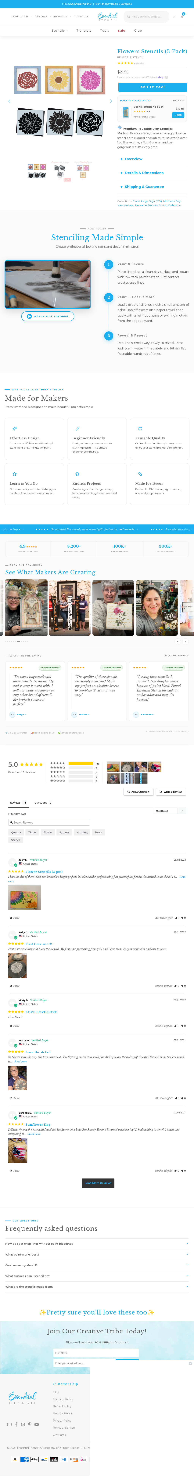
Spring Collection (170, 205)
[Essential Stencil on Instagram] (23, 1424)
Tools (104, 30)
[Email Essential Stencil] (10, 1424)
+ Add (178, 115)
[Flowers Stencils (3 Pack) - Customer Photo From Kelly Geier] (127, 767)
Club (138, 30)
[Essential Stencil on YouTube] (36, 1424)
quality (16, 832)
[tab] (5, 641)
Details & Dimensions (144, 173)
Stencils (58, 30)
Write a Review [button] (173, 791)
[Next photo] (185, 641)
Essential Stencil (27, 1448)
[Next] (111, 101)
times (32, 832)
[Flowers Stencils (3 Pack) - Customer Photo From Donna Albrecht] (113, 778)
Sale (121, 30)
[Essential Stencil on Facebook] (16, 1424)
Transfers (84, 30)
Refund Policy (62, 1406)
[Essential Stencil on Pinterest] (30, 1424)
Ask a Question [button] (140, 791)
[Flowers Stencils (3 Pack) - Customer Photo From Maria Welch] (141, 767)
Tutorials (81, 16)
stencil (15, 840)
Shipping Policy (63, 1399)
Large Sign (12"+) (151, 201)
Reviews (42, 16)
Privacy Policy (62, 1420)
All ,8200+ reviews (175, 655)
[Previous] (10, 101)
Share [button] (16, 918)
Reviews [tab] (15, 802)
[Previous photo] (177, 641)
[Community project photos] (97, 613)
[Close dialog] (190, 1363)
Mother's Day (172, 201)
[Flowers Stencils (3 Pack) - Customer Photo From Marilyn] (141, 778)
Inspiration (20, 16)
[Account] (174, 16)
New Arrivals (125, 205)
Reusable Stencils (146, 205)
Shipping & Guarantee (144, 187)
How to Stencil (62, 1413)
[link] (142, 1420)
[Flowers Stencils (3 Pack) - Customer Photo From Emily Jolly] (127, 778)
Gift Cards (59, 1435)
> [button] (98, 1183)
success (64, 832)
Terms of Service (64, 1427)
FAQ (56, 1392)
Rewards (60, 16)
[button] (177, 918)
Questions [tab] (40, 802)
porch (98, 832)
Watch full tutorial (51, 316)
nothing (82, 832)
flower (48, 832)
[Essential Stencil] (107, 16)
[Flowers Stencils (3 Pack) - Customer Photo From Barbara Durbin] (154, 767)
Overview (133, 159)
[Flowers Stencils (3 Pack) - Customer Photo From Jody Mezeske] (113, 767)
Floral (136, 201)
